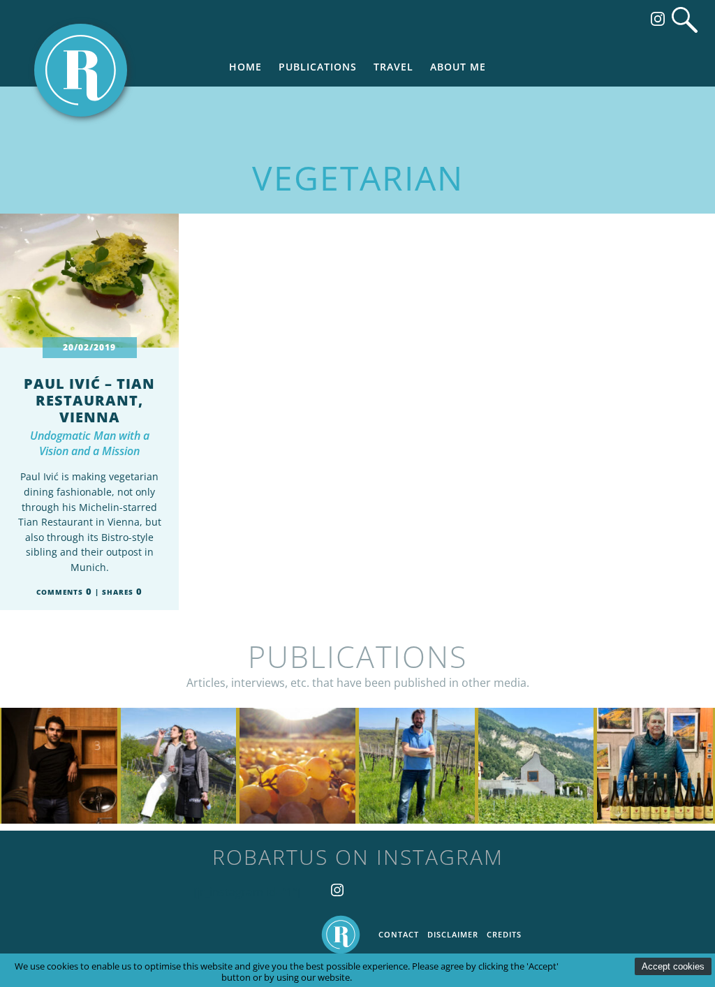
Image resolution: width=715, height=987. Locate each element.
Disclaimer (452, 934)
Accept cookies (673, 966)
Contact (398, 934)
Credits (504, 934)
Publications (318, 66)
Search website (685, 20)
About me (458, 66)
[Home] (80, 70)
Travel (393, 66)
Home (245, 66)
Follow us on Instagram (658, 19)
